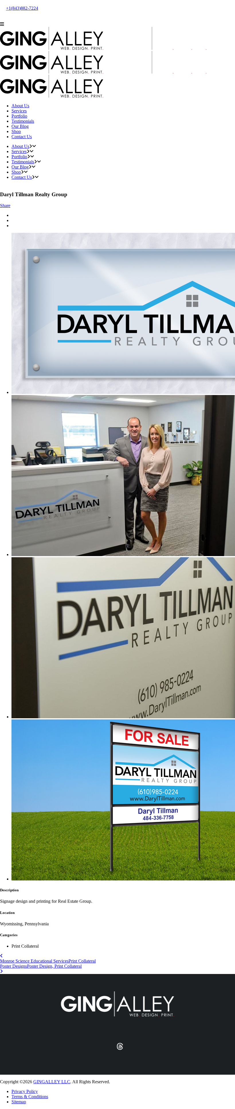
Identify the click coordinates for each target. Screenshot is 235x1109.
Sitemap (18, 1101)
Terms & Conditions (29, 1096)
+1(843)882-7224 (22, 8)
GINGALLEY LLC (51, 1081)
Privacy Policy (24, 1091)
